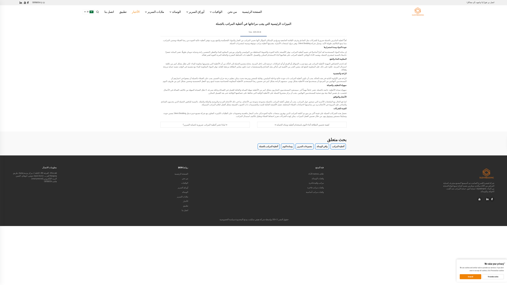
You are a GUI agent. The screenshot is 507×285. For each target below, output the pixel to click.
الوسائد (176, 11)
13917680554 (36, 3)
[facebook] (27, 3)
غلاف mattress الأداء (316, 174)
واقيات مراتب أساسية (315, 192)
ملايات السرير (155, 11)
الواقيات (217, 11)
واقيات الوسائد (318, 179)
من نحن (232, 11)
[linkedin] (20, 3)
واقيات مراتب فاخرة (315, 188)
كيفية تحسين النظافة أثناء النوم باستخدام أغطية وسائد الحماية (302, 125)
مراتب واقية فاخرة (316, 183)
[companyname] (417, 12)
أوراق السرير (196, 11)
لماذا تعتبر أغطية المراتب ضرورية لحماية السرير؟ (204, 125)
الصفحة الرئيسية (252, 11)
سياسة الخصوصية (227, 219)
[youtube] (25, 3)
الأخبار (136, 11)
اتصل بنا (109, 11)
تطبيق (123, 11)
